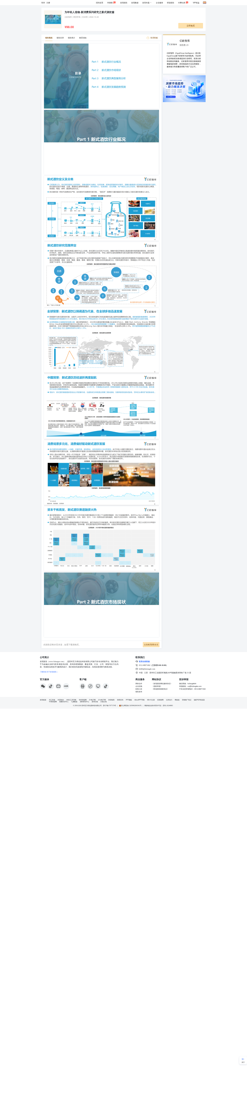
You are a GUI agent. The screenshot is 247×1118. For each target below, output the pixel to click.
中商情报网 (53, 701)
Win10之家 (151, 700)
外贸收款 (61, 700)
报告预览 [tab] (48, 38)
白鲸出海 (103, 701)
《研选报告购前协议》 (160, 689)
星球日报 (95, 701)
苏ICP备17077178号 (109, 705)
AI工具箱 (52, 700)
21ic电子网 (102, 700)
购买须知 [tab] (82, 38)
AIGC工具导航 (71, 700)
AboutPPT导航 (139, 700)
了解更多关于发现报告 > (49, 671)
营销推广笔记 (186, 700)
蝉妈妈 (177, 700)
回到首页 (99, 2)
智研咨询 (120, 700)
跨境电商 (111, 700)
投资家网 (160, 700)
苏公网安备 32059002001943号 (131, 705)
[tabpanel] (101, 341)
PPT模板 (129, 700)
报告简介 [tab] (71, 38)
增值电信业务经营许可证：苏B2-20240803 (158, 705)
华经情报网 (83, 700)
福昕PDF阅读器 (199, 700)
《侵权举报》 (157, 686)
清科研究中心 (84, 701)
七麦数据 (74, 701)
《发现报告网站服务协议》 (162, 683)
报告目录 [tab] (60, 38)
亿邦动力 (169, 700)
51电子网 (92, 700)
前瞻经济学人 (64, 701)
